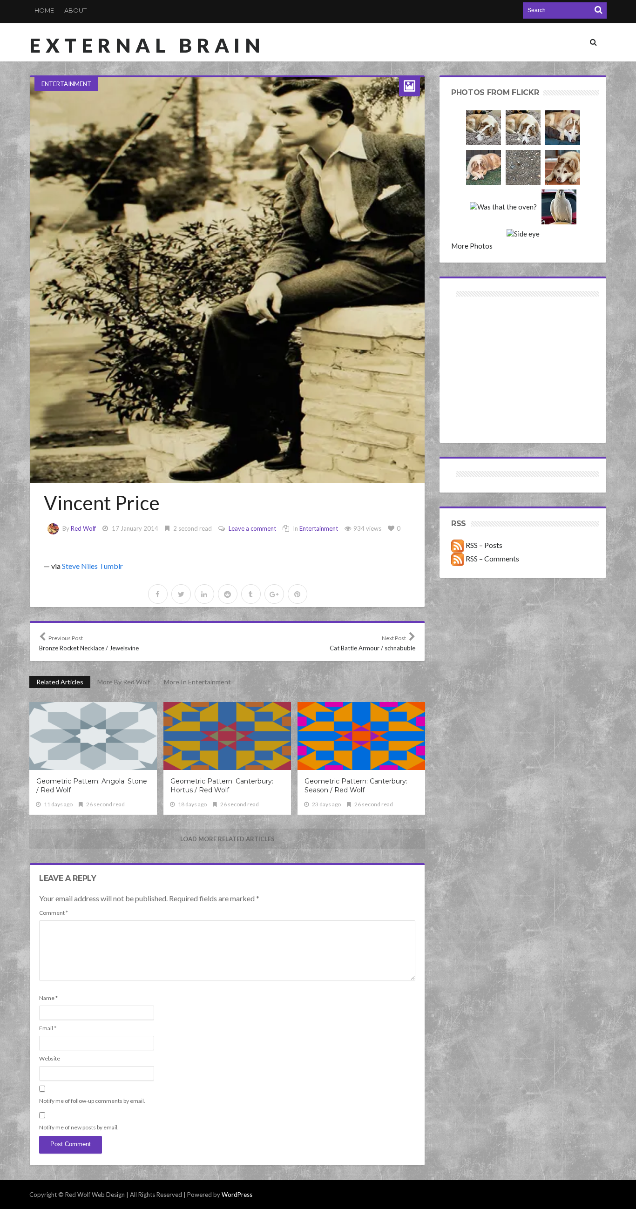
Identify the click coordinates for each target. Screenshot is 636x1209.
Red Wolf (83, 528)
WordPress (237, 1194)
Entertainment (66, 84)
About (75, 10)
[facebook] (158, 594)
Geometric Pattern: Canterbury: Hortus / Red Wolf (221, 785)
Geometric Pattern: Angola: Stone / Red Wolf (91, 785)
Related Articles (59, 682)
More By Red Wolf (123, 682)
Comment (53, 912)
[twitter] (181, 594)
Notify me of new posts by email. (79, 1127)
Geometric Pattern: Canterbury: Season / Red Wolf (355, 785)
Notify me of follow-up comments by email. (92, 1100)
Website (49, 1058)
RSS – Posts (483, 544)
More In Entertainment (197, 682)
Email (47, 1028)
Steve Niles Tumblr (92, 565)
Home (44, 10)
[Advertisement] (487, 332)
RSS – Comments (491, 558)
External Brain (147, 45)
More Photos (472, 246)
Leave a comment (252, 528)
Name (48, 997)
